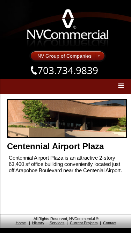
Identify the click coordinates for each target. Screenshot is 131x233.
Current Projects (84, 223)
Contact (109, 223)
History (38, 223)
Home (21, 223)
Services (57, 223)
